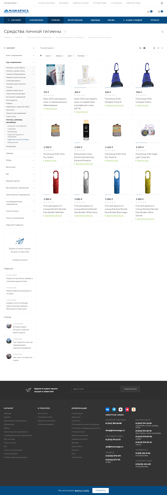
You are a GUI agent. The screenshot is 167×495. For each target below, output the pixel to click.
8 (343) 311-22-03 (113, 439)
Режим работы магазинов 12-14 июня (19, 292)
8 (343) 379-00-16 (144, 443)
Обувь (6, 428)
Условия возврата (46, 424)
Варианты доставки (46, 421)
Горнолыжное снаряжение (16, 432)
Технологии (77, 457)
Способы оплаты (45, 417)
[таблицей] (162, 48)
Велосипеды (9, 439)
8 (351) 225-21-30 (143, 454)
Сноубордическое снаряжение (18, 435)
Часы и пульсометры (13, 450)
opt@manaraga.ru (114, 447)
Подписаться (130, 389)
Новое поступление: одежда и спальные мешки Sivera (19, 279)
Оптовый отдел (78, 432)
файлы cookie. (82, 490)
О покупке (44, 408)
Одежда (7, 413)
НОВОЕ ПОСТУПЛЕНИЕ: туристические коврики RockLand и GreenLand (17, 306)
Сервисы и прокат (80, 439)
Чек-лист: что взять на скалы (22, 358)
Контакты (76, 421)
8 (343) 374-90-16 (148, 432)
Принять (101, 490)
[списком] (158, 48)
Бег (5, 446)
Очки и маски (10, 443)
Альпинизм (9, 424)
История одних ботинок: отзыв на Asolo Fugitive (21, 330)
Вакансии (76, 417)
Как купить (42, 413)
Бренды (75, 443)
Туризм (7, 417)
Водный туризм (11, 454)
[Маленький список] (140, 48)
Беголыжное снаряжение (15, 421)
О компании (77, 413)
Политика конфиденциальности (86, 428)
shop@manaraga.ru (115, 430)
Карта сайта (77, 446)
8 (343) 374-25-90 (147, 425)
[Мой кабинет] (162, 3)
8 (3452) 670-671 (113, 456)
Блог (74, 454)
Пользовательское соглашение (85, 424)
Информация (79, 408)
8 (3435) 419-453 (143, 465)
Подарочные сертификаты (15, 457)
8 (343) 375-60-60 (144, 437)
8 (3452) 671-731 (113, 461)
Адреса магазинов (80, 435)
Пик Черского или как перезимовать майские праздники (23, 345)
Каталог (8, 408)
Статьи (7, 317)
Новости (8, 268)
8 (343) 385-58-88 (114, 423)
